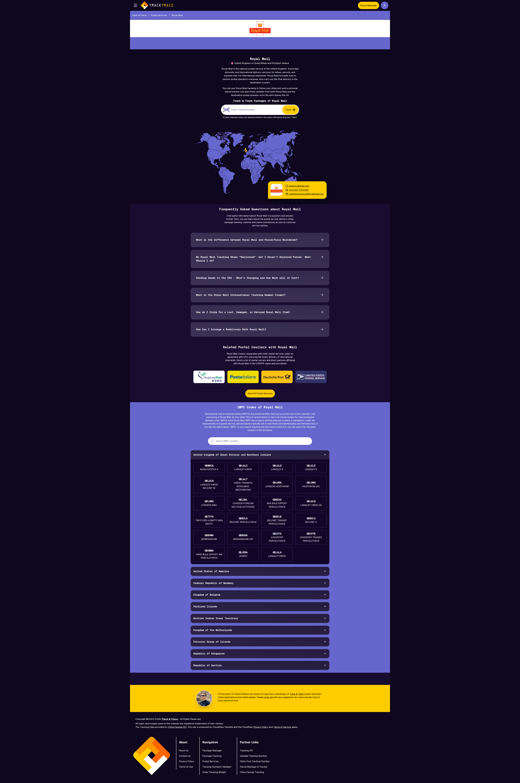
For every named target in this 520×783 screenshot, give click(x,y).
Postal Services (210, 761)
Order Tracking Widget (214, 772)
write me (268, 697)
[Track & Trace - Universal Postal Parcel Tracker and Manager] (157, 5)
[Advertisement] (260, 43)
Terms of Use (186, 766)
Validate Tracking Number (253, 755)
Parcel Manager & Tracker (253, 766)
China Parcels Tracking (252, 772)
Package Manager (212, 750)
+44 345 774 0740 (298, 189)
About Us (183, 750)
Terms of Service (282, 727)
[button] (135, 5)
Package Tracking (211, 755)
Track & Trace (297, 694)
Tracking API (246, 750)
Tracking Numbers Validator (216, 766)
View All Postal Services (260, 393)
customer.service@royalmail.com (306, 193)
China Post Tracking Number (255, 761)
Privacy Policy (260, 727)
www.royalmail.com (299, 185)
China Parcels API (177, 727)
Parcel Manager (368, 5)
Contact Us (185, 755)
